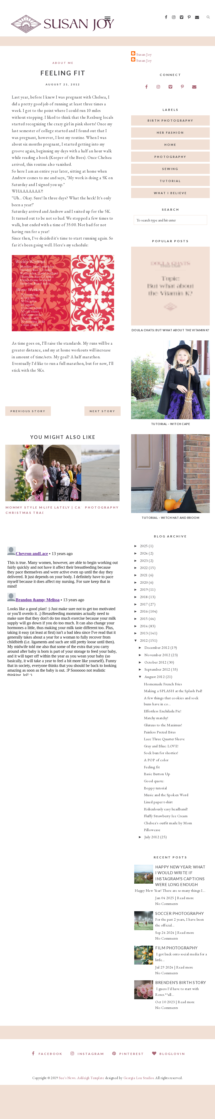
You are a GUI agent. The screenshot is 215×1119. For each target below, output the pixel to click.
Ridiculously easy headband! (166, 808)
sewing (170, 168)
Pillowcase (152, 829)
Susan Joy (144, 54)
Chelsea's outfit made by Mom (168, 822)
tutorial (170, 181)
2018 (144, 596)
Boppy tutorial (155, 787)
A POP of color (156, 759)
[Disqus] (63, 610)
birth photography (171, 120)
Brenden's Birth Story (180, 982)
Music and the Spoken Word (166, 794)
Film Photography (176, 947)
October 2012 (156, 662)
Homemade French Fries (163, 683)
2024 (144, 553)
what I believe (170, 193)
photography (170, 156)
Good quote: (154, 780)
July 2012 (152, 836)
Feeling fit (152, 766)
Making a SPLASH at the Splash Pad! (173, 690)
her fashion (170, 132)
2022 (144, 567)
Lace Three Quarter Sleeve (164, 738)
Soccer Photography (179, 913)
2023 (144, 560)
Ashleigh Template (90, 1078)
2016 (144, 611)
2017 (144, 604)
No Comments (166, 903)
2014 (144, 625)
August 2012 (155, 676)
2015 (144, 618)
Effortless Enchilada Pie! (162, 710)
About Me (63, 62)
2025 (144, 545)
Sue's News (67, 1078)
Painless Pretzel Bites (160, 731)
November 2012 (157, 654)
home (170, 144)
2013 (144, 632)
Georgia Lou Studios (138, 1078)
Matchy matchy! (156, 717)
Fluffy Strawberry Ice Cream (166, 815)
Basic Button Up (157, 773)
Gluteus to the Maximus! (163, 724)
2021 (144, 574)
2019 (144, 589)
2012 (144, 640)
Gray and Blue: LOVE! (161, 745)
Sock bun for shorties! (161, 752)
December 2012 (157, 647)
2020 (144, 582)
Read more (185, 897)
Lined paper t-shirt (158, 801)
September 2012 (157, 669)
